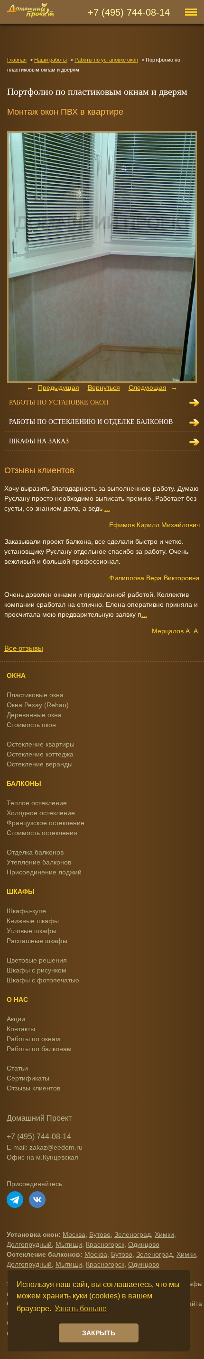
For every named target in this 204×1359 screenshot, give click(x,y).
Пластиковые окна (35, 695)
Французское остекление (45, 823)
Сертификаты (28, 1078)
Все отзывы (23, 648)
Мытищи (69, 1244)
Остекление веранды (40, 764)
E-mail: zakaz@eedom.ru (45, 1147)
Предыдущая (58, 387)
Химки (164, 1234)
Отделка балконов (35, 852)
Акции (16, 1019)
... (107, 508)
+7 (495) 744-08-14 (129, 12)
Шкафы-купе (26, 911)
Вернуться (104, 387)
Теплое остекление (37, 803)
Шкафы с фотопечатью (43, 980)
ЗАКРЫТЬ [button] (98, 1333)
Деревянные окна (34, 715)
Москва (74, 1234)
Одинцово (143, 1244)
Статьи (17, 1068)
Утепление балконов (39, 862)
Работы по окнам (33, 1039)
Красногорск (105, 1244)
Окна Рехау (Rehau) (38, 705)
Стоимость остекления (42, 833)
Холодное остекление (41, 813)
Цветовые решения (37, 960)
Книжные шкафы (33, 921)
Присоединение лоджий (44, 872)
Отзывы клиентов (33, 1088)
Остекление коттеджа (40, 754)
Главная (17, 60)
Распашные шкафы (37, 941)
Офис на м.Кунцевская (42, 1157)
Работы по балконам (39, 1049)
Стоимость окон (31, 725)
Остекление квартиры (40, 744)
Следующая (148, 387)
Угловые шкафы (31, 931)
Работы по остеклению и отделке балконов (91, 421)
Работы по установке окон (106, 60)
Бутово (100, 1234)
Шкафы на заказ (39, 441)
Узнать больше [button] (81, 1309)
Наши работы (50, 60)
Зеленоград (132, 1234)
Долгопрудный (29, 1244)
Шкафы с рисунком (36, 970)
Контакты (21, 1029)
